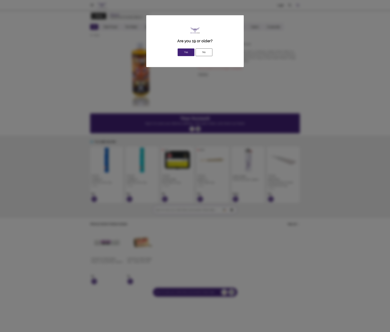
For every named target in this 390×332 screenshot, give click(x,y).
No (204, 52)
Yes (186, 52)
